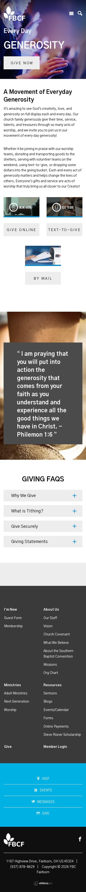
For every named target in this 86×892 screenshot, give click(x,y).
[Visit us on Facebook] (80, 839)
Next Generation (16, 701)
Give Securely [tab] (24, 526)
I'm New (10, 609)
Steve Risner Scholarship (62, 735)
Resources (52, 685)
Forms (48, 718)
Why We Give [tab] (23, 496)
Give (8, 747)
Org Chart (50, 673)
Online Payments (56, 726)
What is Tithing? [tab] (27, 511)
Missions (50, 664)
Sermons (50, 693)
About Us (51, 609)
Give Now (22, 63)
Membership (13, 626)
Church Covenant (56, 634)
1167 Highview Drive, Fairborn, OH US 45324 (40, 861)
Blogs (47, 701)
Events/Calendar (56, 710)
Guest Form (13, 618)
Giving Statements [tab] (29, 542)
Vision (48, 626)
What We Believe (56, 643)
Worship (10, 710)
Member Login (55, 747)
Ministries (12, 685)
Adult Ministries (15, 693)
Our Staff (50, 618)
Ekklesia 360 (43, 883)
